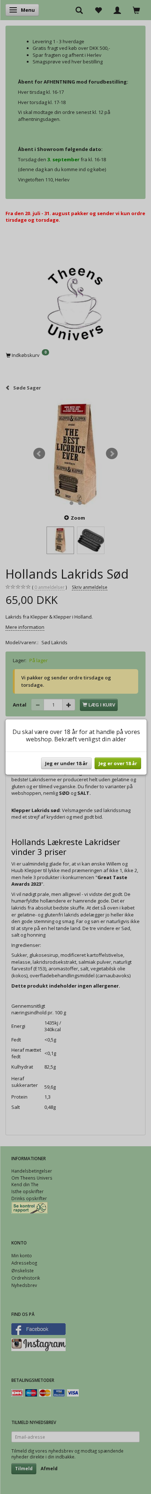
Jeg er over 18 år (118, 763)
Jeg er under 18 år (66, 763)
